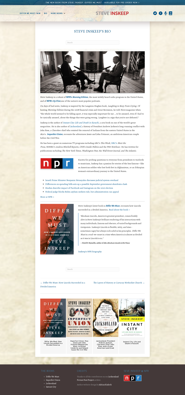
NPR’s (77, 97)
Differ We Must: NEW (30, 13)
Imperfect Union (55, 134)
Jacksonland (75, 126)
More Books (57, 13)
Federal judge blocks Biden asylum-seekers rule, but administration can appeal (82, 191)
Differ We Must (52, 376)
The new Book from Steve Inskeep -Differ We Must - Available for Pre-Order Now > (92, 2)
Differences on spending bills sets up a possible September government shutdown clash (86, 184)
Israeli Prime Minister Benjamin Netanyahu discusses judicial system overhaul (81, 180)
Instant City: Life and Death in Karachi (81, 122)
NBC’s (114, 143)
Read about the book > (119, 209)
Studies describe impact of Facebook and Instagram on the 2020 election (79, 187)
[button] (64, 13)
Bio (45, 13)
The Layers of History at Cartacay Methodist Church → (119, 282)
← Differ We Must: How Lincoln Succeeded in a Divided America (62, 284)
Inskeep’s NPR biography (90, 251)
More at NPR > (47, 196)
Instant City (51, 386)
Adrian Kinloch (105, 384)
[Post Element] (53, 326)
